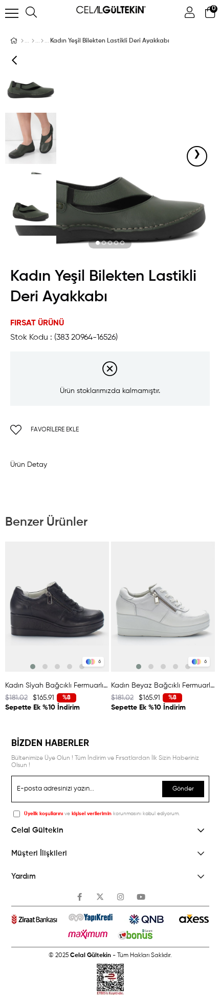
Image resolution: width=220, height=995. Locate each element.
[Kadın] (33, 41)
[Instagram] (120, 897)
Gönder (183, 789)
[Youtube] (141, 897)
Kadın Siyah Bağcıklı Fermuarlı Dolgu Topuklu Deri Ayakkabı (57, 685)
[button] (98, 243)
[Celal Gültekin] (22, 41)
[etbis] (110, 979)
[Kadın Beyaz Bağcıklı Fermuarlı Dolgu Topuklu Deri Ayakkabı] (163, 607)
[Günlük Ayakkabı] (42, 41)
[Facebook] (80, 897)
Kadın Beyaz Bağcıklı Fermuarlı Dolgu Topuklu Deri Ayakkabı (163, 685)
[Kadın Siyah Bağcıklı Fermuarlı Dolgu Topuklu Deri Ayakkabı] (57, 607)
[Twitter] (100, 897)
